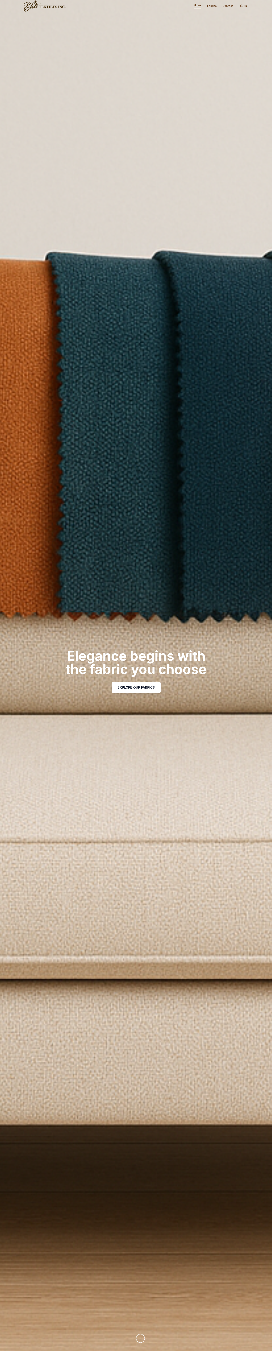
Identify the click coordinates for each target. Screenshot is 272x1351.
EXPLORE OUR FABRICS (136, 687)
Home (197, 5)
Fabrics (212, 5)
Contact (228, 5)
